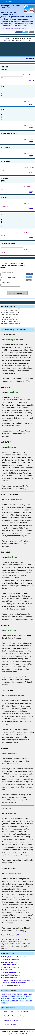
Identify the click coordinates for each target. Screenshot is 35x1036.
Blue (8, 998)
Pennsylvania (22, 998)
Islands (3, 998)
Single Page (29, 58)
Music (14, 994)
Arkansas (28, 1001)
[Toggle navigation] (31, 1)
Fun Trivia (8, 2)
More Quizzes (12, 1020)
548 (29, 40)
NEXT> (31, 80)
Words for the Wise (10, 975)
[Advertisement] (17, 49)
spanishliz (4, 941)
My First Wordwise (9, 972)
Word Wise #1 (8, 977)
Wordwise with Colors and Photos (15, 983)
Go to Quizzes (14, 1016)
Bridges (14, 998)
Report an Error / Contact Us (17, 1034)
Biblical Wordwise (9, 967)
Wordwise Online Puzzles (16, 996)
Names (28, 996)
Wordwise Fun (8, 962)
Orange (21, 1001)
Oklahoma (4, 1003)
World (26, 994)
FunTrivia (11, 1025)
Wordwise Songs (9, 959)
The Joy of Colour (9, 965)
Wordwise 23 (7, 970)
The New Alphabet (10, 985)
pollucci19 (7, 40)
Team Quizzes (6, 994)
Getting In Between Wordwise (13, 957)
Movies (19, 994)
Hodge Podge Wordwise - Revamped (17, 980)
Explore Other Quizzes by (16, 1011)
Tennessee (14, 1001)
